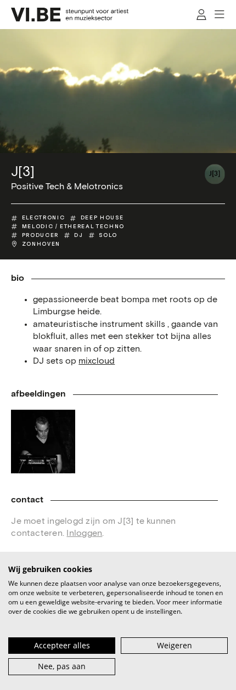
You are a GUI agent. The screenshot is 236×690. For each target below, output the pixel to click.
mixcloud (96, 361)
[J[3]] (215, 174)
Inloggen (84, 533)
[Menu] (220, 14)
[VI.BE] (69, 14)
